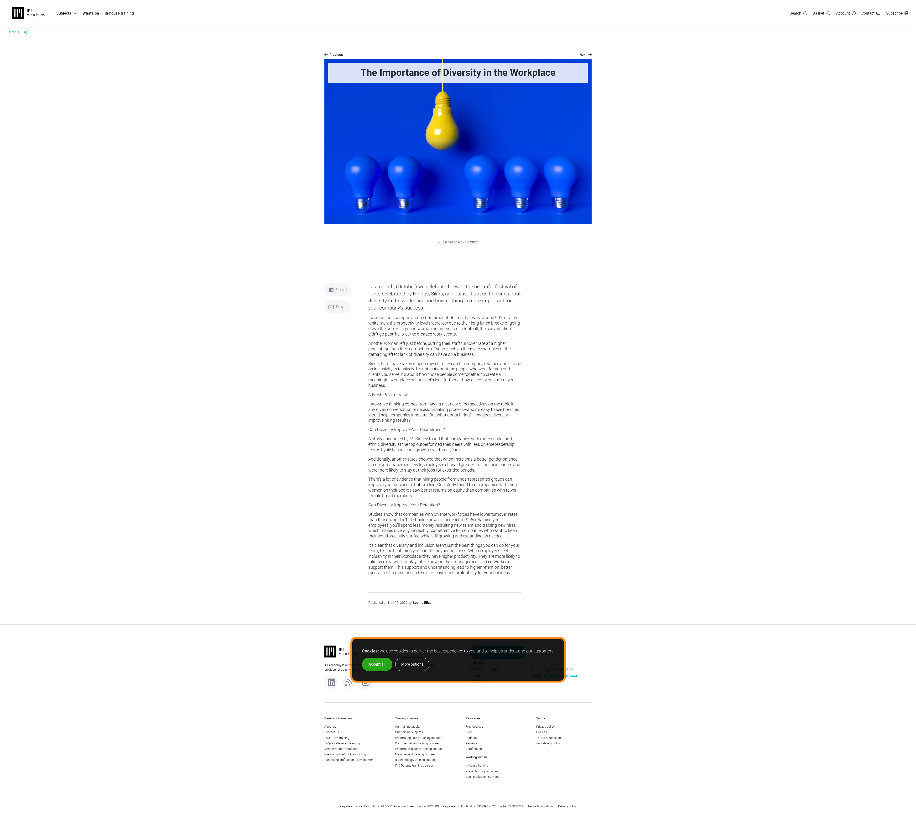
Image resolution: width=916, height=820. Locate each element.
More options (412, 664)
